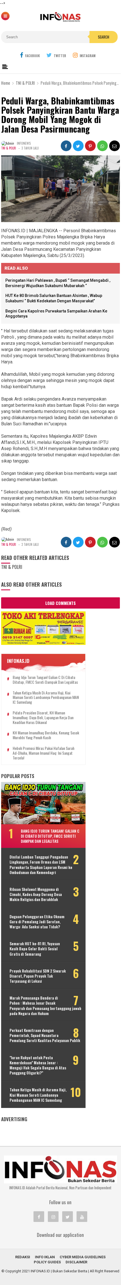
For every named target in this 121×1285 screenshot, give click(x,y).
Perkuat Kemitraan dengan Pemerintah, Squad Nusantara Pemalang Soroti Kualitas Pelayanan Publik (45, 1035)
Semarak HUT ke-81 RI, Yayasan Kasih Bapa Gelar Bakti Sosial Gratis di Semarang (35, 949)
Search (103, 37)
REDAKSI (22, 1257)
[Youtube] (82, 1216)
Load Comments (60, 603)
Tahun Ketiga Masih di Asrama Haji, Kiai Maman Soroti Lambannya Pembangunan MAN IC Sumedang (46, 697)
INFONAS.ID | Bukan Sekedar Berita (59, 1271)
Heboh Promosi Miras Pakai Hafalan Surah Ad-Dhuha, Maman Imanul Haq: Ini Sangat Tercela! (43, 753)
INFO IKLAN (45, 1257)
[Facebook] (38, 1216)
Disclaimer (76, 1262)
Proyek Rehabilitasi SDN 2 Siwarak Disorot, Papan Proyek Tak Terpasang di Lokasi (38, 976)
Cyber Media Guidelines (83, 1257)
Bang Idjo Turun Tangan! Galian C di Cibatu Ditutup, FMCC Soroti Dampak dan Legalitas (45, 680)
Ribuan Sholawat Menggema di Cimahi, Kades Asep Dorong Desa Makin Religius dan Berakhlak (36, 894)
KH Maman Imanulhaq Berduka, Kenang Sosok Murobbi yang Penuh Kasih (46, 735)
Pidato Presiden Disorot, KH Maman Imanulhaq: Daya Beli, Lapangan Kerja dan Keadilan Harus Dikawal (43, 717)
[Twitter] (67, 1216)
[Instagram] (53, 1216)
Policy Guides (47, 1262)
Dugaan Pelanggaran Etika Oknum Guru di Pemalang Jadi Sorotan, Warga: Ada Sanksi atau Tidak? (37, 921)
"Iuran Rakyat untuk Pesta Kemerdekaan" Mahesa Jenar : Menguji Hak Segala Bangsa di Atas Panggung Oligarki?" (38, 1065)
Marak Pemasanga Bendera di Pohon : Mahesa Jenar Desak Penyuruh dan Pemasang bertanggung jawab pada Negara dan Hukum (45, 1005)
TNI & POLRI (8, 148)
